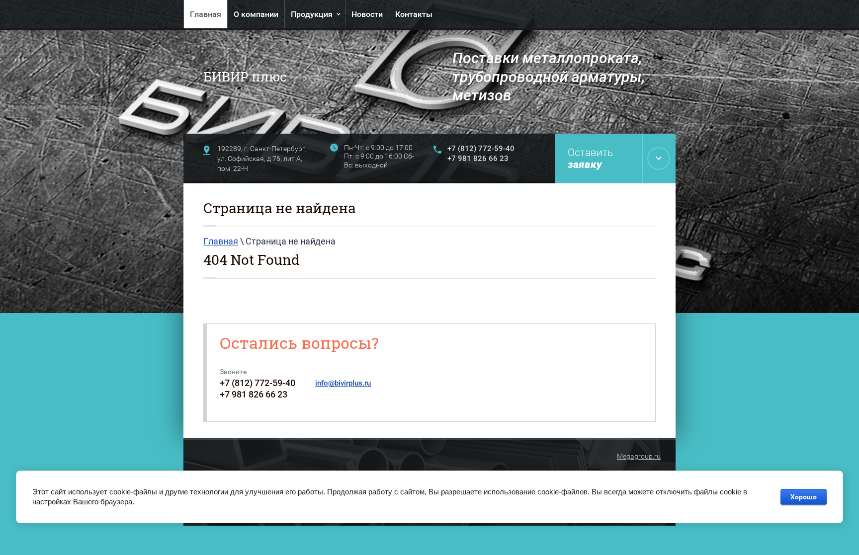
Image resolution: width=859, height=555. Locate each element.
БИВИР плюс (245, 76)
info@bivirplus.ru (343, 383)
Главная (205, 14)
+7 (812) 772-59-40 (481, 148)
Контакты (413, 14)
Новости (367, 14)
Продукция (312, 14)
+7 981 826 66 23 (478, 158)
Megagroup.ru (639, 456)
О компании (256, 14)
